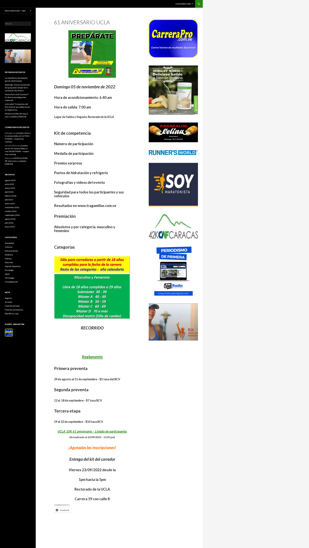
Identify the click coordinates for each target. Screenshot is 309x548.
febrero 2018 (10, 196)
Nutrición (9, 262)
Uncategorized (11, 282)
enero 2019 (10, 188)
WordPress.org (11, 313)
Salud (7, 274)
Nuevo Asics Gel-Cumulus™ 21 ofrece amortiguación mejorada (17, 97)
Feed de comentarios (14, 310)
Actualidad (9, 243)
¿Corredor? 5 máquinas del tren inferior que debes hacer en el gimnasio (17, 107)
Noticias (8, 258)
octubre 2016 (10, 211)
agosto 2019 (10, 180)
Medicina (9, 254)
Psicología (9, 270)
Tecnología (9, 278)
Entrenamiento (11, 251)
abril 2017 (9, 199)
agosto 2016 (10, 219)
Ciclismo (8, 247)
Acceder (8, 302)
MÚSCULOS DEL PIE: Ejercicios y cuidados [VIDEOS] (16, 161)
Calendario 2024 (183, 4)
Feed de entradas (12, 306)
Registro (8, 298)
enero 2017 (10, 203)
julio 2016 (9, 223)
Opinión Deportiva (12, 266)
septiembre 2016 (12, 215)
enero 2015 (10, 226)
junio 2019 (9, 184)
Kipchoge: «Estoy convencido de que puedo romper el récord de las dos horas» (17, 88)
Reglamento (92, 356)
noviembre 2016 (12, 207)
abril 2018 (9, 192)
